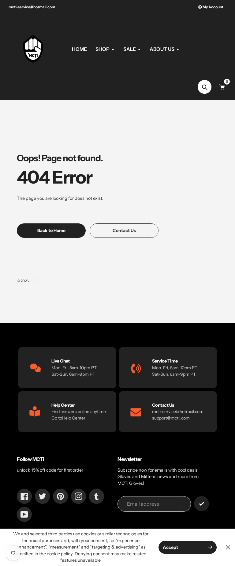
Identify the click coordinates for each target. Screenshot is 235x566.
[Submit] (201, 503)
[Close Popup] (228, 547)
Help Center (73, 418)
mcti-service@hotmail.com (32, 7)
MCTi (34, 281)
